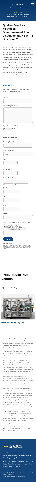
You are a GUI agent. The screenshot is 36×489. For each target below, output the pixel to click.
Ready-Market (21, 476)
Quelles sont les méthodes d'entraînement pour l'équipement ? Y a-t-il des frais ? (18, 15)
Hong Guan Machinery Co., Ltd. (22, 472)
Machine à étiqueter (21, 426)
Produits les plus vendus (14, 277)
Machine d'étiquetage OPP (13, 323)
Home (15, 12)
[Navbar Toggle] (32, 3)
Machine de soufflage (20, 428)
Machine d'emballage (8, 428)
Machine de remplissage (9, 426)
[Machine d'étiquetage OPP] (18, 307)
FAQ (20, 12)
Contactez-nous (11, 430)
